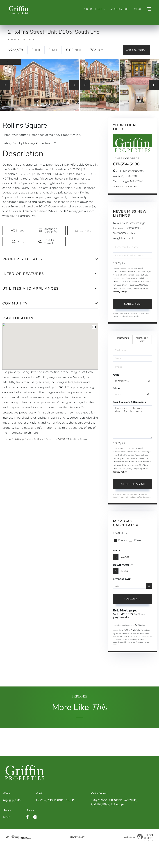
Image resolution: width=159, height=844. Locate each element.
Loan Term (120, 533)
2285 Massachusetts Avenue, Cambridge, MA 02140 (114, 802)
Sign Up (88, 9)
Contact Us (118, 186)
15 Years (137, 540)
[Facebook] (27, 817)
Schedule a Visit (142, 339)
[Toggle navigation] (142, 9)
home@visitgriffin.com (55, 800)
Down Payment (123, 565)
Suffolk (38, 439)
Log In (101, 9)
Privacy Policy (120, 292)
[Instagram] (35, 817)
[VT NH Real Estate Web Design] (138, 837)
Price (116, 550)
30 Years (122, 540)
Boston (50, 439)
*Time (116, 388)
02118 (61, 439)
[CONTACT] (136, 50)
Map (6, 817)
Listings (19, 439)
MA (29, 439)
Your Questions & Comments (129, 402)
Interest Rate (122, 579)
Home (6, 439)
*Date (116, 374)
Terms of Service (139, 497)
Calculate (132, 598)
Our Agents (131, 186)
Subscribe (132, 303)
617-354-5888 (121, 9)
